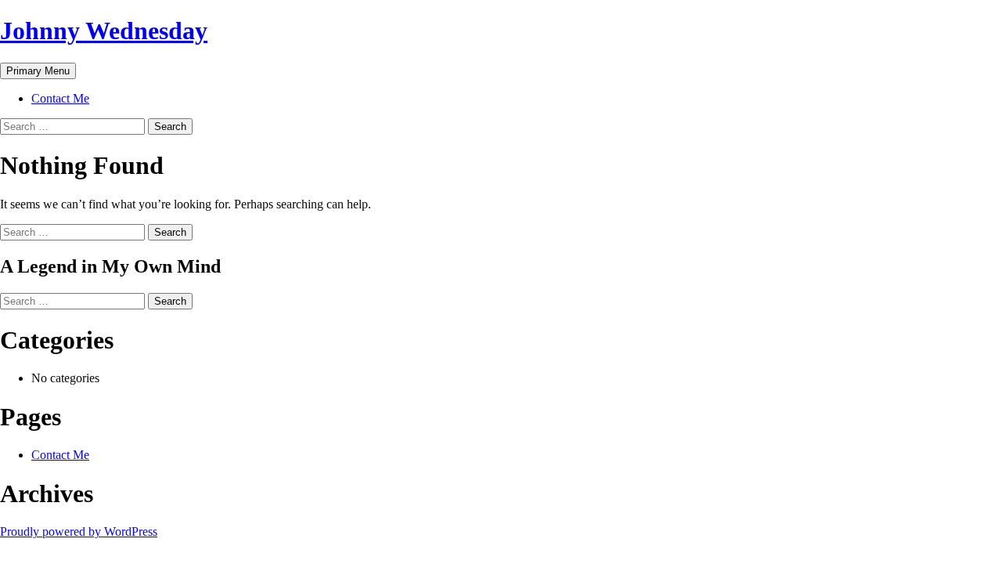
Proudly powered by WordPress (78, 531)
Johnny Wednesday (103, 30)
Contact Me (60, 98)
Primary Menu (38, 71)
